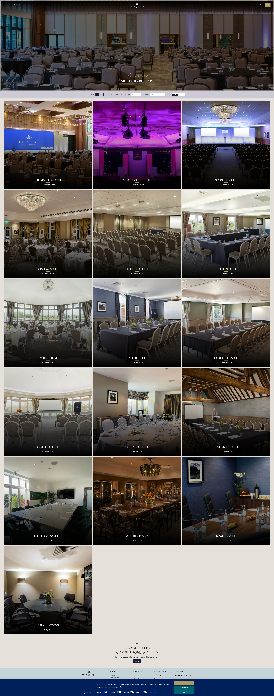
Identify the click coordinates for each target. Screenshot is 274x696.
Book (267, 5)
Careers (134, 675)
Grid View (175, 94)
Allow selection (184, 687)
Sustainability (157, 677)
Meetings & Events (10, 9)
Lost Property (135, 679)
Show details (152, 692)
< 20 (101, 94)
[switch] (119, 692)
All (97, 94)
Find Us (113, 672)
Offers (260, 5)
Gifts (253, 5)
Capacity (91, 94)
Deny (184, 692)
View (169, 94)
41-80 (111, 94)
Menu (8, 5)
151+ (121, 94)
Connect (179, 672)
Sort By (146, 94)
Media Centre (136, 677)
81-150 (116, 94)
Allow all (184, 682)
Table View (181, 94)
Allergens (156, 679)
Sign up (137, 661)
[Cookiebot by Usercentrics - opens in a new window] (87, 693)
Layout (127, 94)
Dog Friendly (157, 675)
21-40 (105, 94)
